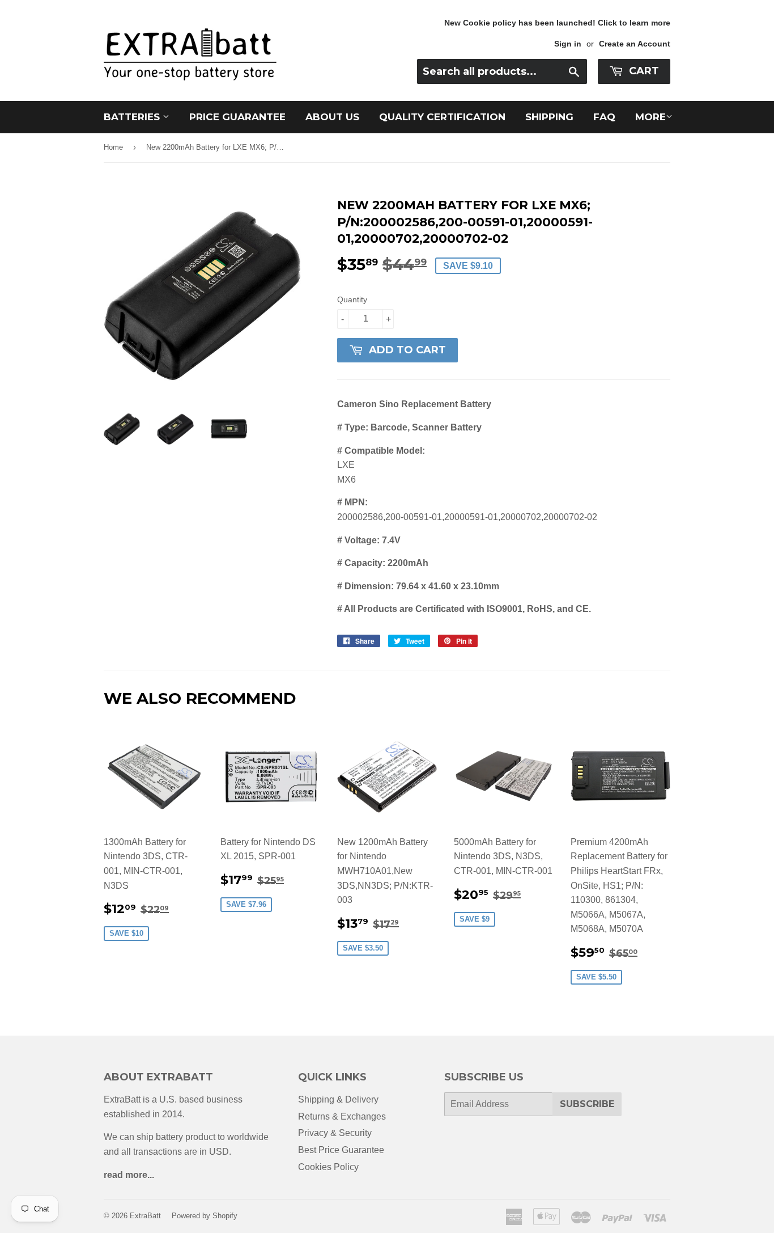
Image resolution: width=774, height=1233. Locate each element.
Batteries (133, 117)
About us (332, 117)
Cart (642, 71)
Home (113, 147)
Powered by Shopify (204, 1215)
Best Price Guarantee (341, 1150)
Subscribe (587, 1104)
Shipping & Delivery (338, 1099)
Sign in (567, 44)
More (650, 117)
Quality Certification (442, 117)
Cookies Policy (328, 1167)
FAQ (604, 117)
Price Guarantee (237, 117)
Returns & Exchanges (342, 1116)
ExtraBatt (145, 1215)
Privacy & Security (335, 1133)
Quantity (352, 299)
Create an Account (634, 44)
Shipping (549, 117)
